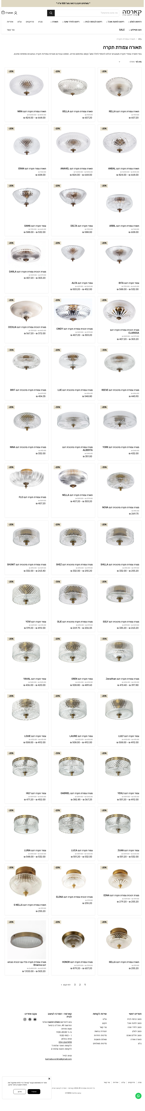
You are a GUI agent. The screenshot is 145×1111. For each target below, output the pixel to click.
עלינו (105, 1001)
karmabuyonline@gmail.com (58, 1041)
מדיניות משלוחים (100, 1026)
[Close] (49, 1078)
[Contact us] (138, 1096)
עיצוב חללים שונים (134, 1017)
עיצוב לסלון (136, 1013)
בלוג (139, 1026)
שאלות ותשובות (100, 1022)
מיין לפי (138, 44)
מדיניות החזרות (100, 1017)
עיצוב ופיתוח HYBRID (73, 1075)
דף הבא (66, 967)
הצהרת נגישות (100, 1013)
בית (139, 21)
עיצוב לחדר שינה (134, 1009)
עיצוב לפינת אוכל (134, 1005)
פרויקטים (131, 1065)
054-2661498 (65, 1024)
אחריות (115, 1065)
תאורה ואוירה (136, 1022)
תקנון (104, 1005)
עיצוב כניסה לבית (134, 1001)
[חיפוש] (33, 11)
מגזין (139, 1065)
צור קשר (103, 1009)
